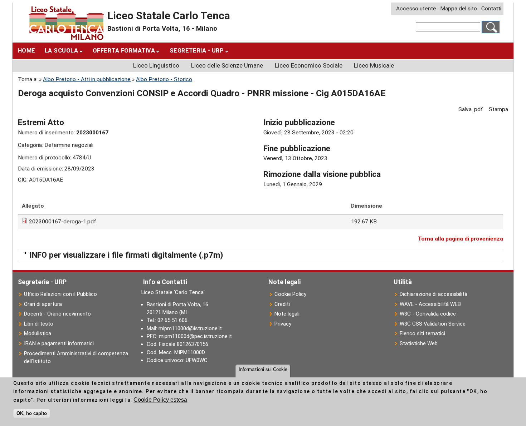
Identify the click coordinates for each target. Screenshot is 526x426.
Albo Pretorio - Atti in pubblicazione (87, 79)
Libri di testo (38, 324)
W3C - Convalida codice (428, 314)
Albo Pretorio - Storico (164, 79)
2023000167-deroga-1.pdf (62, 221)
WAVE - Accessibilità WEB (430, 304)
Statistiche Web (419, 343)
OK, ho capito (31, 413)
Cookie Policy (290, 294)
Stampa (498, 109)
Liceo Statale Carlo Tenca (168, 16)
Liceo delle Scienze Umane (227, 65)
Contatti (491, 8)
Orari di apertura (43, 304)
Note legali (286, 314)
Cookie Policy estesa (160, 400)
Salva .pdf (470, 109)
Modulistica (37, 333)
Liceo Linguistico (156, 65)
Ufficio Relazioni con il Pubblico (60, 294)
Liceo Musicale (374, 65)
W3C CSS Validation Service (433, 324)
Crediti (282, 304)
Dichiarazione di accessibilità (433, 294)
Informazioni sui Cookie (263, 369)
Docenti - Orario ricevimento (57, 314)
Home (26, 50)
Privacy (282, 324)
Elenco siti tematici (422, 333)
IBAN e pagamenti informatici (59, 343)
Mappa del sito (458, 8)
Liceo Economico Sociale (308, 65)
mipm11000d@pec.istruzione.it (195, 336)
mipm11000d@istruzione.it (190, 328)
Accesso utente (416, 8)
